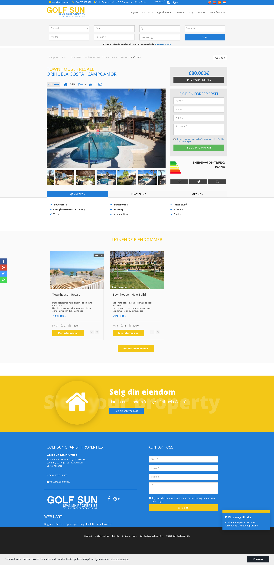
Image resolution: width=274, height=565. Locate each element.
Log (191, 12)
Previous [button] (47, 128)
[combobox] (114, 28)
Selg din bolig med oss (126, 410)
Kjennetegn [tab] (77, 194)
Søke (204, 37)
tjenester (180, 12)
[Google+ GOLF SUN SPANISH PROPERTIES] (175, 2)
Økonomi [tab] (198, 194)
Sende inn (183, 507)
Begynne (133, 12)
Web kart (88, 536)
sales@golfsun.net (60, 2)
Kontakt (202, 12)
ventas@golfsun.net (59, 481)
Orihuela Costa (92, 57)
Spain (64, 57)
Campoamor (110, 57)
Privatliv (115, 536)
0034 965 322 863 (57, 475)
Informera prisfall (199, 79)
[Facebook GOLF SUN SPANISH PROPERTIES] (169, 2)
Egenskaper (163, 12)
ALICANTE (76, 57)
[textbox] (115, 28)
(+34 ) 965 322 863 (82, 2)
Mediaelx (133, 536)
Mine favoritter (217, 12)
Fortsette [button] (258, 559)
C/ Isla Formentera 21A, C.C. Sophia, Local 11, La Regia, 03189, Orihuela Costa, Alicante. (66, 462)
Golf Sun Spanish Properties (151, 536)
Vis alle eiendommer (135, 348)
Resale (124, 57)
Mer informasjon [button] (120, 559)
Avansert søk (162, 44)
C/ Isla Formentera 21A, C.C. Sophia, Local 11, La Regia (120, 2)
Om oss (146, 12)
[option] (106, 128)
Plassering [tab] (138, 194)
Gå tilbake (220, 57)
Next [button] (164, 128)
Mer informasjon (68, 332)
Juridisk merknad (102, 536)
